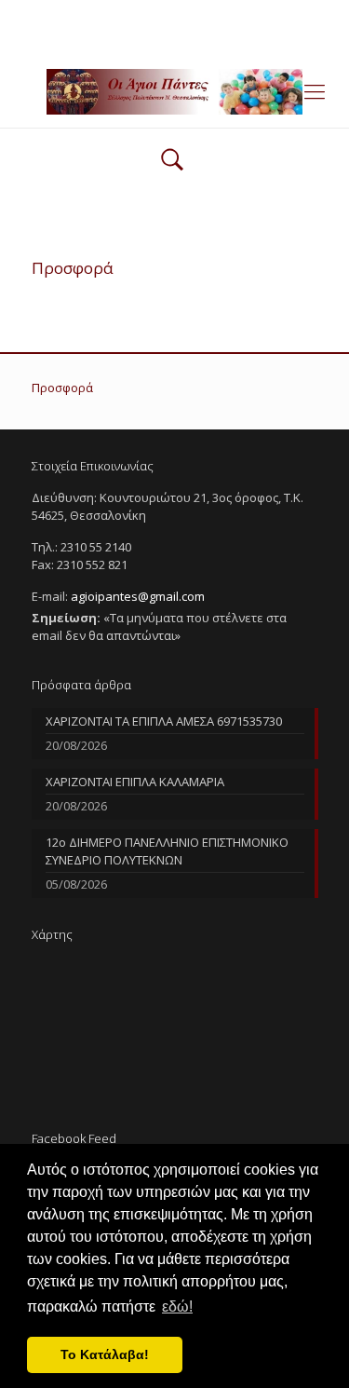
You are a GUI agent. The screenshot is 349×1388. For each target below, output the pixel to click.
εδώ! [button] (177, 1306)
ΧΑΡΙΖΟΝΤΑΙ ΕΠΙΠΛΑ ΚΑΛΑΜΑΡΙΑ (135, 781)
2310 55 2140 (103, 14)
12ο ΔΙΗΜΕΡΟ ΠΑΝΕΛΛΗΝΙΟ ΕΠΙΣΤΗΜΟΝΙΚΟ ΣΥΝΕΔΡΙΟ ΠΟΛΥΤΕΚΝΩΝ (167, 851)
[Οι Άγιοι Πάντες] (174, 90)
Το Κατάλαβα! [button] (104, 1354)
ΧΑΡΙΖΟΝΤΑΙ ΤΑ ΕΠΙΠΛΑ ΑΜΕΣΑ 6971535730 (164, 721)
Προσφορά (62, 387)
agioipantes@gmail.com (234, 14)
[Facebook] (174, 37)
